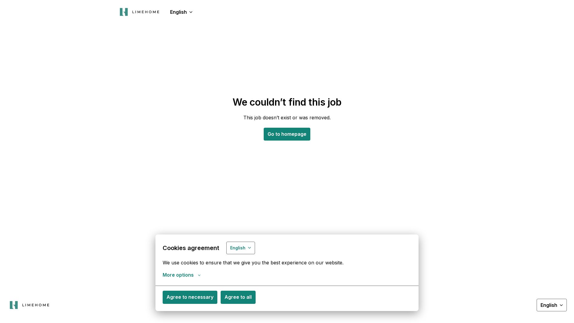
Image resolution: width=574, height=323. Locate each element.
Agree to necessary (190, 297)
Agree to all (238, 297)
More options (178, 275)
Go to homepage (287, 134)
